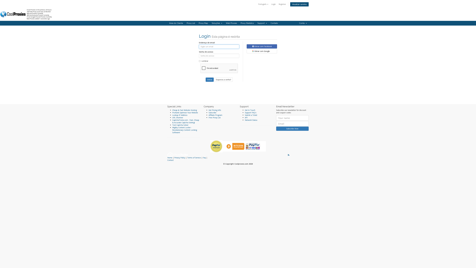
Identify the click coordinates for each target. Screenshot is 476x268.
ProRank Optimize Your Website (185, 112)
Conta (302, 23)
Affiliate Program (215, 115)
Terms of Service (194, 157)
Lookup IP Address (179, 115)
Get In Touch (250, 110)
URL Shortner (177, 117)
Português (262, 4)
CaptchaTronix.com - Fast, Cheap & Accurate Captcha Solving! (185, 121)
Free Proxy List (215, 117)
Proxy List (191, 23)
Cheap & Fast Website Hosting (184, 110)
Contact (170, 160)
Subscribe (212, 112)
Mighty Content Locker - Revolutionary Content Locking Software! (184, 130)
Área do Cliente (176, 23)
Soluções (216, 23)
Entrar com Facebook (263, 46)
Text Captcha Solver (180, 125)
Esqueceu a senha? (223, 79)
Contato (274, 23)
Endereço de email (207, 42)
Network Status (251, 120)
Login (273, 4)
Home (169, 157)
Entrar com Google (262, 51)
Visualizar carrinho (299, 4)
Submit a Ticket (251, 115)
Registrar (282, 4)
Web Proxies (231, 23)
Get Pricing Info (215, 110)
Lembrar (204, 61)
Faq (204, 157)
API (246, 117)
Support (261, 23)
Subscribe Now (292, 128)
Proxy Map (203, 23)
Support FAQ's (250, 112)
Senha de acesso (206, 52)
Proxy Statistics (247, 23)
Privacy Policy (179, 157)
